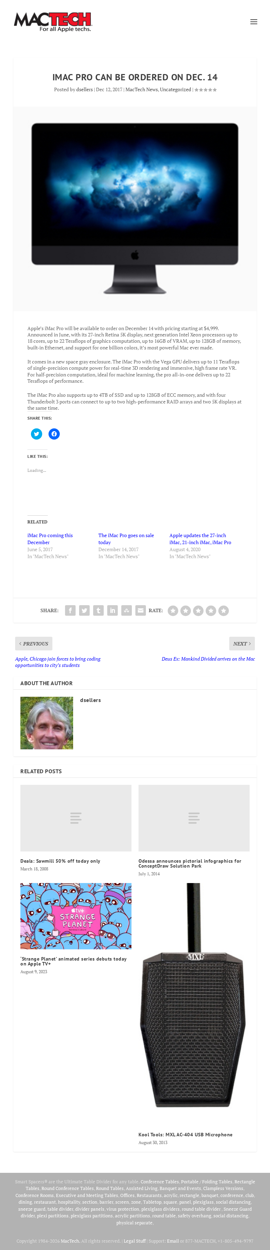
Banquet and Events (180, 1188)
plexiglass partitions (92, 1215)
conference (231, 1195)
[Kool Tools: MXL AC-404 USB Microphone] (194, 1004)
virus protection (123, 1209)
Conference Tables (160, 1181)
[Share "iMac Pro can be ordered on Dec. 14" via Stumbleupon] (127, 610)
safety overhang (194, 1215)
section (89, 1202)
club (249, 1195)
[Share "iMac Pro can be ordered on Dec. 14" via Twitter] (84, 610)
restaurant (45, 1202)
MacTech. (70, 1241)
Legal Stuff (135, 1241)
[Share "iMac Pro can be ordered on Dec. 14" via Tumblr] (98, 610)
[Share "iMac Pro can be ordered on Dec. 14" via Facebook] (70, 610)
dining (25, 1202)
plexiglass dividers (160, 1209)
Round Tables (110, 1188)
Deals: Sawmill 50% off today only (60, 861)
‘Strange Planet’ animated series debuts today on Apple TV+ (73, 961)
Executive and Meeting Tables (87, 1195)
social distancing (233, 1202)
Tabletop (152, 1202)
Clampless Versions (223, 1188)
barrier (106, 1202)
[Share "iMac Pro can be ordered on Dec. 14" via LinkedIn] (112, 610)
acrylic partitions (132, 1215)
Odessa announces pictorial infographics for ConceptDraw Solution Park (190, 863)
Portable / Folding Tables (206, 1181)
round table (164, 1215)
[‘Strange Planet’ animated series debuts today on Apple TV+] (75, 916)
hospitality (69, 1202)
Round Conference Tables (67, 1188)
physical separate (134, 1222)
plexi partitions (53, 1215)
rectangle (189, 1195)
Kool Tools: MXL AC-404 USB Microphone (186, 1134)
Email (173, 1241)
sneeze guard (31, 1209)
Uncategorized (175, 89)
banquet (209, 1195)
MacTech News (142, 89)
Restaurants (149, 1195)
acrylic (171, 1195)
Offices (127, 1195)
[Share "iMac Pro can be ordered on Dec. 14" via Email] (141, 610)
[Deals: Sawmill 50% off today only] (75, 818)
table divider (60, 1209)
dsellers (84, 89)
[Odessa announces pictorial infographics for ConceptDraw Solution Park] (194, 818)
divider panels (89, 1209)
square (170, 1202)
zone (136, 1202)
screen (122, 1202)
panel (185, 1202)
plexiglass (203, 1202)
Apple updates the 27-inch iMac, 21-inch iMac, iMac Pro (200, 539)
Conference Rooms (34, 1195)
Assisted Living (142, 1188)
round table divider (201, 1209)
